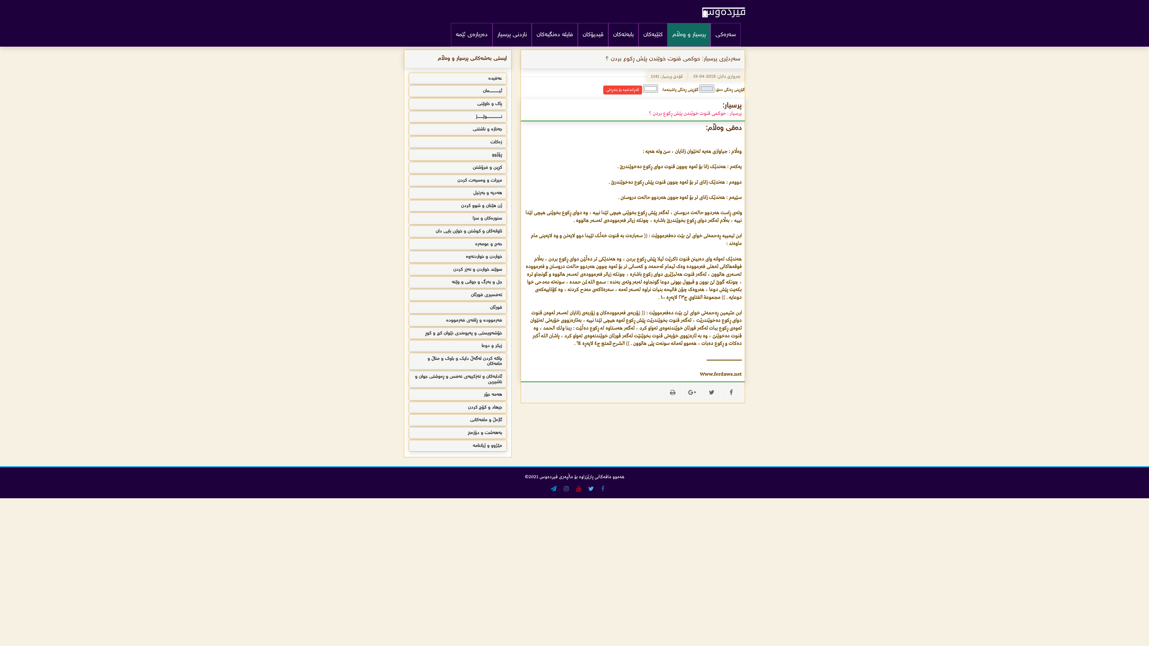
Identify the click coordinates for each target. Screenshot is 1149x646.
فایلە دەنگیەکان (554, 35)
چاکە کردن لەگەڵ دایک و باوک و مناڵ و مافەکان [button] (465, 361)
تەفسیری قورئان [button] (486, 295)
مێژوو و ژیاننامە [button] (487, 445)
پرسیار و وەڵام (689, 35)
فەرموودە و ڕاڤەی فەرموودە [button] (474, 320)
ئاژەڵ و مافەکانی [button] (486, 420)
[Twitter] (711, 393)
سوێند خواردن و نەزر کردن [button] (477, 269)
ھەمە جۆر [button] (493, 394)
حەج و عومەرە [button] (488, 244)
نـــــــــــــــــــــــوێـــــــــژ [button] (489, 116)
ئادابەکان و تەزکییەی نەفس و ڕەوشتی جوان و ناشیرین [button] (458, 379)
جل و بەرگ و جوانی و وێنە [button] (477, 282)
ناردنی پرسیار (512, 35)
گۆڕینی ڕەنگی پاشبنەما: (680, 89)
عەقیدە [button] (495, 78)
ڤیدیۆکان (593, 35)
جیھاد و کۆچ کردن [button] (485, 407)
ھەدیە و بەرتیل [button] (487, 193)
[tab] (458, 78)
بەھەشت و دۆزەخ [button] (485, 432)
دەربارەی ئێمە (472, 35)
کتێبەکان (653, 35)
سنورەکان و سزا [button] (487, 218)
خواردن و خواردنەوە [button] (484, 256)
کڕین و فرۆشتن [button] (487, 167)
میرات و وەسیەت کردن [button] (480, 180)
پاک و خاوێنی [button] (489, 103)
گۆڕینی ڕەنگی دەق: (730, 89)
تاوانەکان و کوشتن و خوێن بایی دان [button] (469, 231)
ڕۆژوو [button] (497, 154)
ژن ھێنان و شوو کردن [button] (481, 205)
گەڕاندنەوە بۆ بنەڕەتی (622, 89)
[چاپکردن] (672, 393)
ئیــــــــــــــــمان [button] (492, 91)
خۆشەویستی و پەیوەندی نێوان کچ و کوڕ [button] (463, 333)
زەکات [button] (496, 142)
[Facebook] (731, 393)
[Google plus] (692, 393)
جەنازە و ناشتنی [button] (487, 129)
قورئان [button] (496, 307)
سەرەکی (725, 35)
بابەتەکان (623, 35)
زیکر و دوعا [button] (492, 345)
